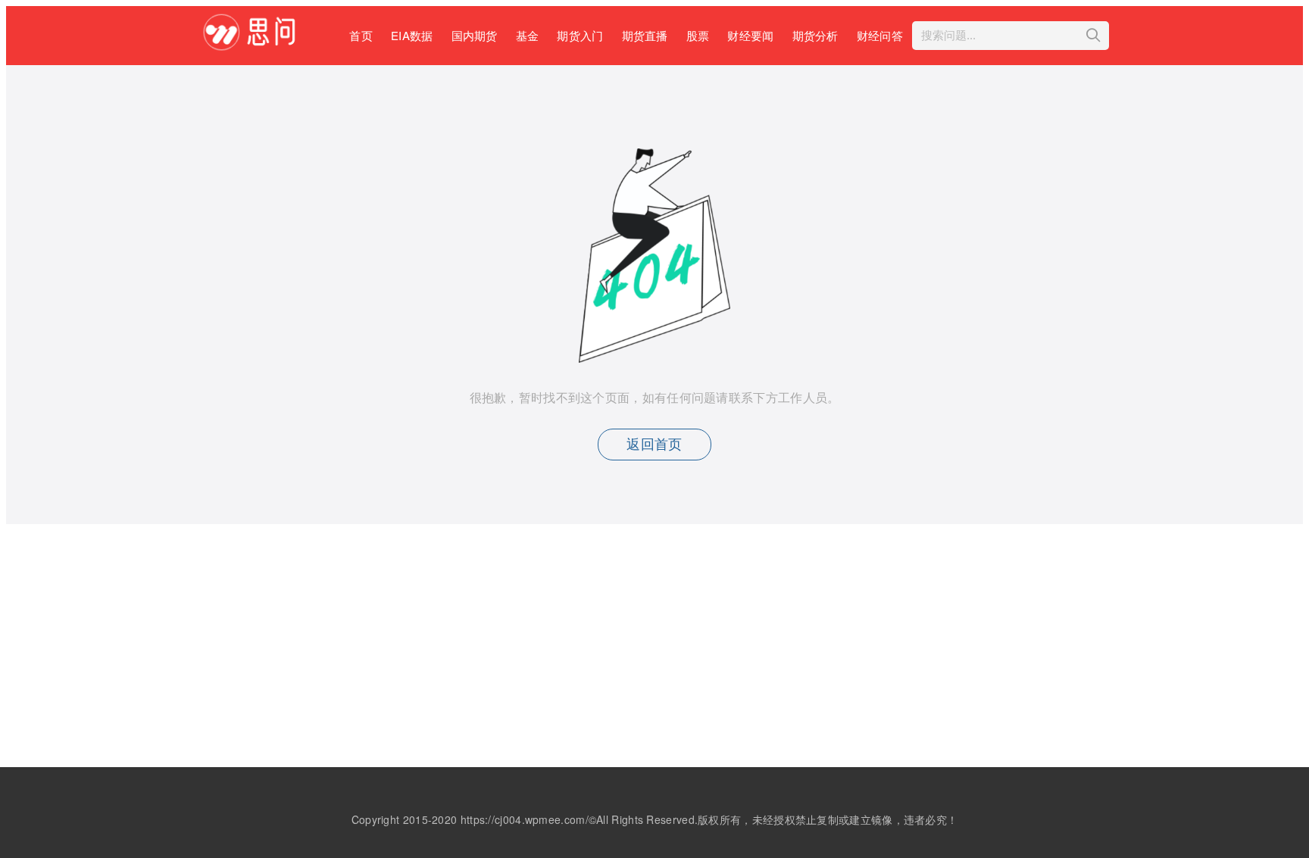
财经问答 (880, 35)
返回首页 (654, 444)
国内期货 (474, 35)
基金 (527, 35)
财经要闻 (750, 35)
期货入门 (580, 35)
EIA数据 (412, 35)
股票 (698, 35)
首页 (361, 35)
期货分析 (815, 35)
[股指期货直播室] (256, 46)
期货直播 (645, 35)
